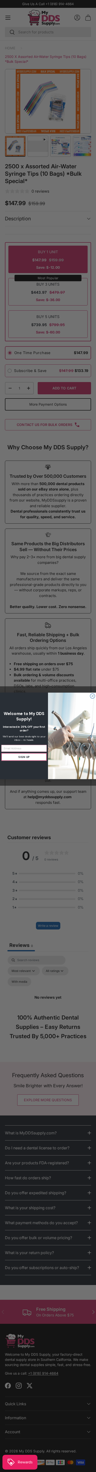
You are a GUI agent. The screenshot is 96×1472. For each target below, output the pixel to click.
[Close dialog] (92, 696)
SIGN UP (24, 757)
